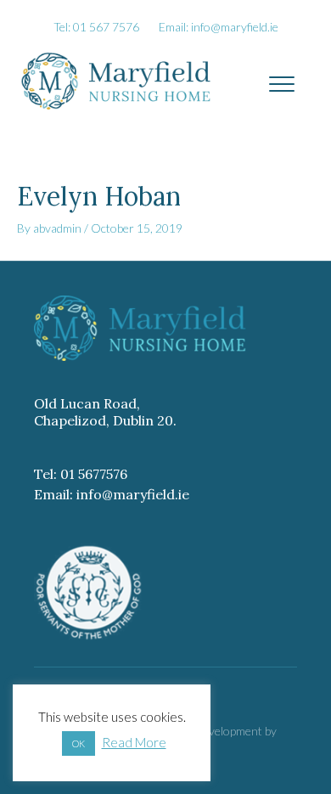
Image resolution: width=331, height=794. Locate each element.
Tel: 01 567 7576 (96, 27)
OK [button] (78, 743)
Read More (134, 742)
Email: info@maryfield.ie (218, 27)
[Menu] (281, 84)
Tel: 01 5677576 (80, 473)
